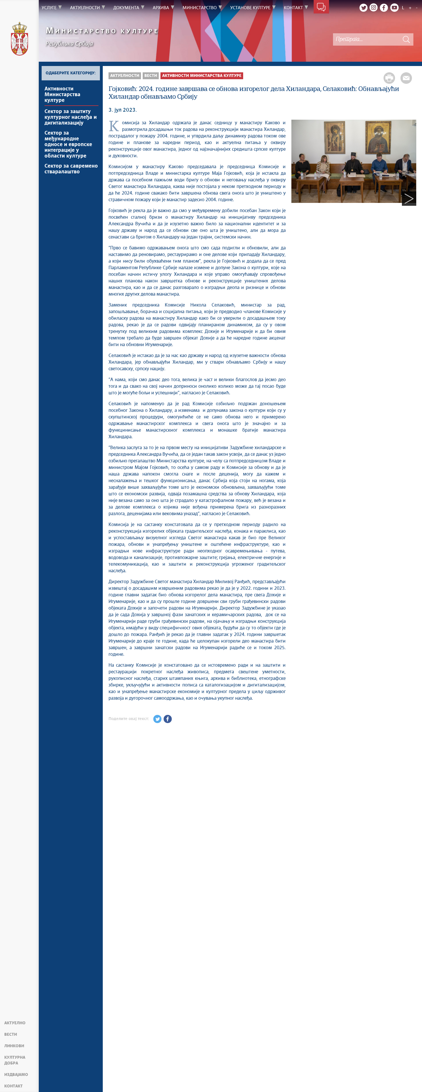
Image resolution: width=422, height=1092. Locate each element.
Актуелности (124, 76)
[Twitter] (363, 7)
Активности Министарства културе (62, 94)
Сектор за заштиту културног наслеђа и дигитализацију (70, 117)
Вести (10, 1035)
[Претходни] (298, 198)
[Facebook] (384, 7)
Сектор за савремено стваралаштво (71, 169)
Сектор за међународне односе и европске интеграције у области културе (68, 145)
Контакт (13, 1086)
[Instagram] (373, 7)
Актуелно (15, 1023)
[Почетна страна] (19, 40)
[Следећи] (409, 198)
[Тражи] (406, 39)
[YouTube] (394, 7)
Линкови (14, 1046)
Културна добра (14, 1060)
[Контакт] (321, 8)
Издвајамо (16, 1075)
